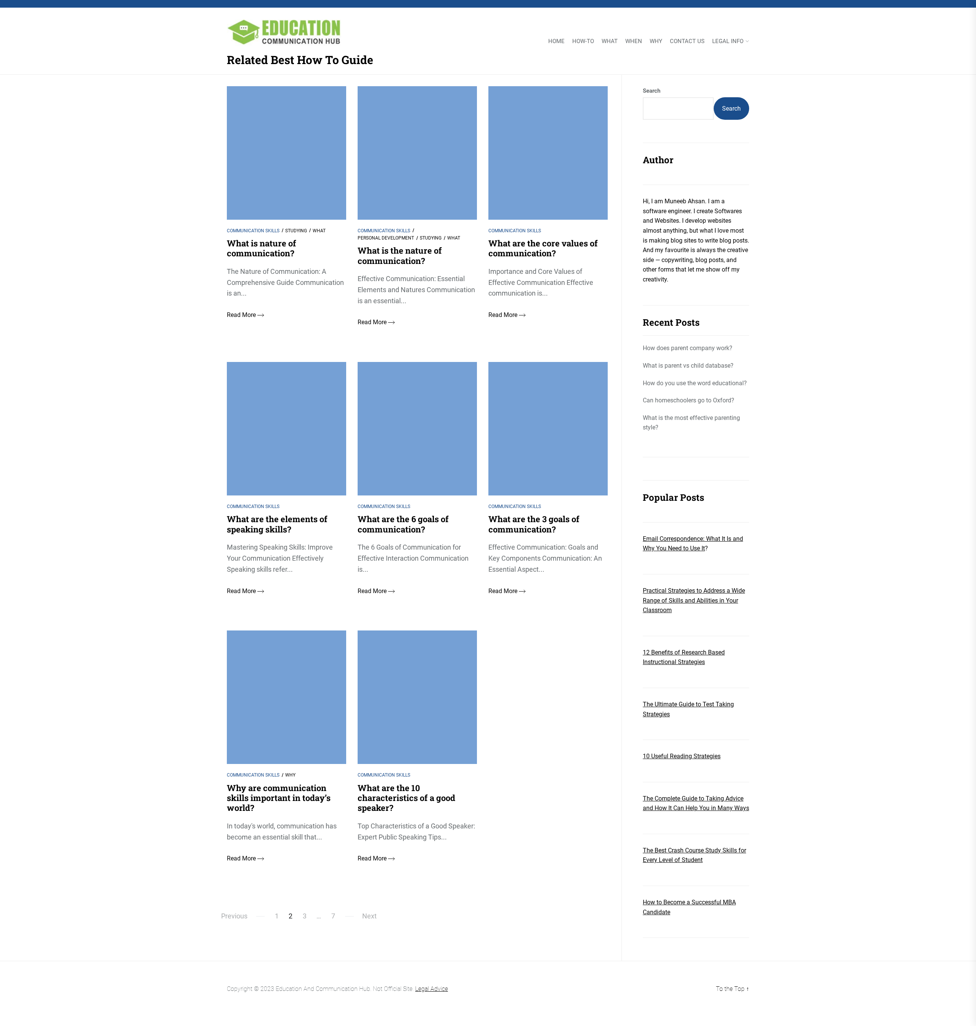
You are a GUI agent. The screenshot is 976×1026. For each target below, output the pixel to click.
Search (651, 90)
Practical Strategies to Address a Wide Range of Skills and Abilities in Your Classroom (694, 600)
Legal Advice (431, 988)
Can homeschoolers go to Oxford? (688, 400)
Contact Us (687, 41)
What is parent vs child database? (688, 365)
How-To (583, 41)
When (633, 41)
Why (656, 41)
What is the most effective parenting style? (691, 422)
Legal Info (727, 41)
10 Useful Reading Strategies (682, 756)
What (610, 41)
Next (369, 916)
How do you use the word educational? (695, 383)
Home (556, 41)
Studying (296, 230)
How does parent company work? (687, 348)
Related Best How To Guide (300, 60)
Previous (234, 916)
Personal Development (386, 238)
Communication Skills (253, 230)
